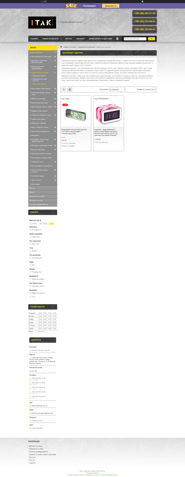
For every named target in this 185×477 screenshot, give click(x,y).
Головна (34, 39)
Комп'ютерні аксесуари (39, 103)
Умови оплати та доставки (100, 39)
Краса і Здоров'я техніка (39, 127)
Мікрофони (35, 135)
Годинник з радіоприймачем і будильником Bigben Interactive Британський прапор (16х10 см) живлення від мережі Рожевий (105, 132)
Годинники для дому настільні (40, 80)
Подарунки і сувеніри (38, 123)
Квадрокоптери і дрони (39, 111)
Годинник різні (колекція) (86, 47)
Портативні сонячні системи (41, 153)
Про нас (68, 39)
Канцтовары (35, 184)
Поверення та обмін (36, 449)
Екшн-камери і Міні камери (40, 88)
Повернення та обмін (36, 196)
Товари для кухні (37, 162)
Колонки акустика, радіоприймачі (37, 67)
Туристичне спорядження (40, 131)
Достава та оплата (35, 446)
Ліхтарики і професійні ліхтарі (41, 145)
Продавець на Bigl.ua (92, 473)
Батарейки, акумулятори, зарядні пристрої (40, 140)
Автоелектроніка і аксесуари (41, 56)
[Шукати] (151, 38)
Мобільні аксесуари (38, 99)
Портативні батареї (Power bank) (40, 93)
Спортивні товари (37, 176)
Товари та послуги (50, 39)
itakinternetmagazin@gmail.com (42, 413)
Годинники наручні (39, 76)
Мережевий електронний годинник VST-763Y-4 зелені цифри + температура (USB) (74, 131)
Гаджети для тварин (38, 119)
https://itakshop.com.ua (39, 405)
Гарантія (32, 463)
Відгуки (31, 192)
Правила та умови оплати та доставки (42, 454)
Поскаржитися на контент (92, 475)
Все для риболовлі (38, 149)
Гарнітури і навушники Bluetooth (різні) (39, 61)
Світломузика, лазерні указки (41, 158)
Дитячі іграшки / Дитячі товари (41, 107)
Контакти (80, 39)
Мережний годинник (40, 84)
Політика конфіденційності (38, 204)
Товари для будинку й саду (40, 115)
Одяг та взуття (36, 180)
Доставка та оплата (36, 200)
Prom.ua (102, 471)
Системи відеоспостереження (41, 166)
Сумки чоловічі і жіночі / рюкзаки (39, 171)
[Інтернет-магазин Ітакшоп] (42, 22)
